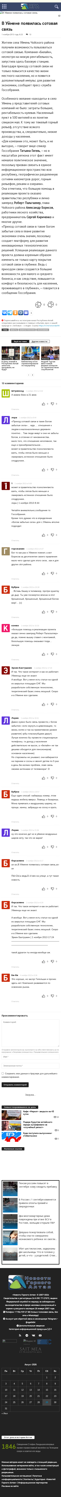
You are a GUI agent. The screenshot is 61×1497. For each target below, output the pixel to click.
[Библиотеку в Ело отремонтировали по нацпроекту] (30, 353)
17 (6, 1396)
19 (22, 1396)
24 (6, 1402)
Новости (6, 359)
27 (30, 1402)
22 (47, 1396)
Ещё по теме (20, 341)
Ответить (15, 409)
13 (30, 34)
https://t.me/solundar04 (49, 325)
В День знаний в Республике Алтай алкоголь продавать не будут (10, 365)
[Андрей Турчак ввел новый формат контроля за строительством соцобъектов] (50, 353)
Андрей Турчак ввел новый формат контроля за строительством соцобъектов (50, 365)
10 (6, 1390)
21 (38, 1396)
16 (55, 1390)
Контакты (28, 1479)
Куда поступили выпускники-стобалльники (37, 1134)
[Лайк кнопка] (38, 304)
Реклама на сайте (10, 1486)
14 (38, 1390)
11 (14, 1390)
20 (30, 1396)
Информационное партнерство (33, 1482)
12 (22, 1390)
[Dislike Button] (50, 304)
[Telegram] (27, 1336)
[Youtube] (41, 1336)
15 (47, 1390)
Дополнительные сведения (32, 1325)
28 (38, 1402)
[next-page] (32, 375)
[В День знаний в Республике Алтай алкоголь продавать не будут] (11, 353)
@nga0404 (30, 1322)
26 (22, 1402)
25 (14, 1402)
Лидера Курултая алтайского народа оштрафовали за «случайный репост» (37, 1125)
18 (14, 1396)
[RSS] (21, 1336)
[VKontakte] (34, 1336)
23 (55, 1396)
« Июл (5, 1413)
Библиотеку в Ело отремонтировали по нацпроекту (29, 363)
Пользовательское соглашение (16, 1476)
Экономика (42, 330)
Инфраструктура (27, 330)
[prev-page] (28, 375)
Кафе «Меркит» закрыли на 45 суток (38, 1112)
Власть (14, 330)
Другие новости (39, 341)
